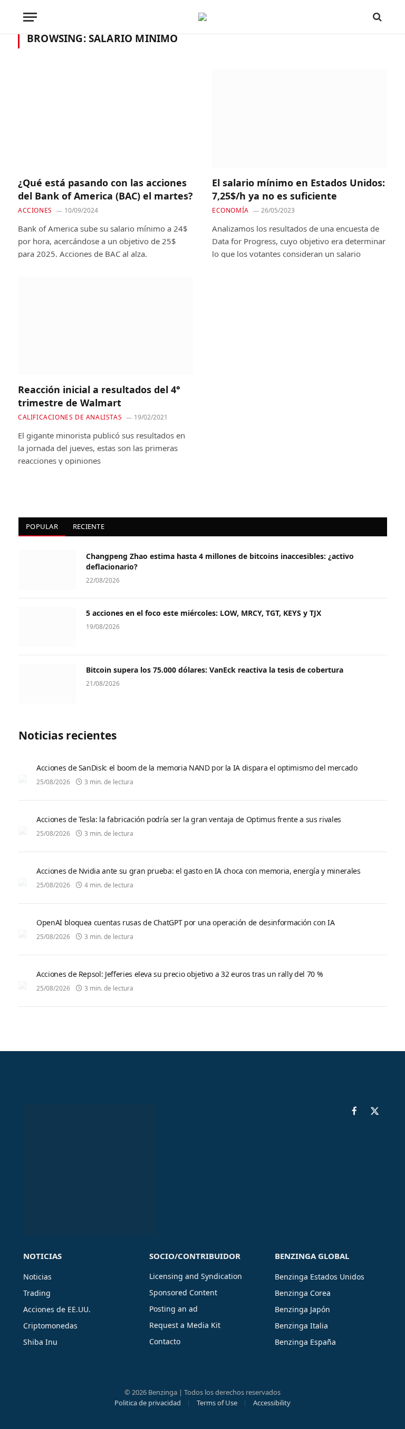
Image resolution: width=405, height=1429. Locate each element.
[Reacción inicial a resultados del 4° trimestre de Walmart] (105, 326)
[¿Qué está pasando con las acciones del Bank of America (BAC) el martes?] (105, 118)
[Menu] (30, 17)
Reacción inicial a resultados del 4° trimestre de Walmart (99, 395)
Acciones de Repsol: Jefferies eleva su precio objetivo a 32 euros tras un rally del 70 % (179, 974)
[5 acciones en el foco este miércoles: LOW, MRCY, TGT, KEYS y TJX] (47, 627)
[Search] (376, 17)
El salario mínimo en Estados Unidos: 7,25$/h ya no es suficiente (298, 189)
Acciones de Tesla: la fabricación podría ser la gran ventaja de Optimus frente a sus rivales (188, 819)
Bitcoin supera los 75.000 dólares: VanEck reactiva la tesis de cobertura (214, 670)
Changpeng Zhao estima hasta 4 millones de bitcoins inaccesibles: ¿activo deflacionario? (220, 561)
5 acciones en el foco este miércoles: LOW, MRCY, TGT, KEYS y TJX (203, 613)
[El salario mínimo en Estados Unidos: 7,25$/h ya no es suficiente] (299, 118)
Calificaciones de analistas (70, 417)
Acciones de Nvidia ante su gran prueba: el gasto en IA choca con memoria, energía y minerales (198, 871)
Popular (42, 526)
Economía (230, 210)
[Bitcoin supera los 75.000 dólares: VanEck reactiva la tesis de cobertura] (47, 684)
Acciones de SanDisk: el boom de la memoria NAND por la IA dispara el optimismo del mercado (197, 768)
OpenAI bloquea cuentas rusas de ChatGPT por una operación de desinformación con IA (185, 922)
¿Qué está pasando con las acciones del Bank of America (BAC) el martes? (105, 189)
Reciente (88, 526)
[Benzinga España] (202, 16)
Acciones (35, 210)
